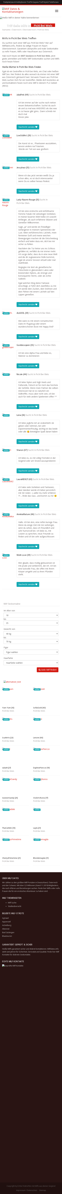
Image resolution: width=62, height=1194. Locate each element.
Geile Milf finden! (49, 669)
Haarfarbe (8, 658)
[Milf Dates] (17, 11)
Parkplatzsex (8, 2)
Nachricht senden (26, 127)
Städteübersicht (14, 906)
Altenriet (5, 929)
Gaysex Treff (38, 2)
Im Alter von (9, 610)
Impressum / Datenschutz (26, 1190)
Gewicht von (9, 629)
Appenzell (6, 921)
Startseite (6, 30)
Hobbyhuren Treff (23, 2)
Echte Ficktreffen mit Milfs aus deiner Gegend (36, 1186)
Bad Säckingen (8, 932)
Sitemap (42, 1190)
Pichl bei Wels (44, 95)
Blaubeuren (7, 936)
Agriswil (5, 918)
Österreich (16, 30)
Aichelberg (6, 925)
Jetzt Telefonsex (52, 2)
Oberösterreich (29, 30)
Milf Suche (12, 902)
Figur (6, 647)
